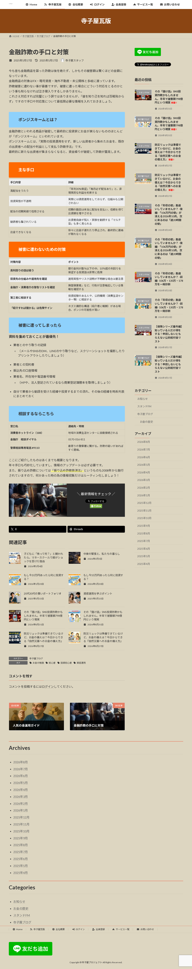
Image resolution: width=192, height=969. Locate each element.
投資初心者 (66, 662)
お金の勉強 (38, 662)
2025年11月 (144, 510)
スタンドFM (144, 406)
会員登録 (100, 929)
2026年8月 (143, 441)
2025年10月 (144, 518)
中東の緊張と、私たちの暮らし (101, 553)
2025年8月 (143, 533)
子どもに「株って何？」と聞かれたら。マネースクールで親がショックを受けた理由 (43, 557)
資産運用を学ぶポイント (97, 593)
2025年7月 (143, 541)
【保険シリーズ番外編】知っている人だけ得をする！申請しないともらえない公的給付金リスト (168, 334)
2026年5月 (143, 464)
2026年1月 (143, 495)
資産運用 (81, 662)
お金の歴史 (146, 421)
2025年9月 (143, 525)
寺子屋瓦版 (39, 929)
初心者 (52, 662)
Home (19, 929)
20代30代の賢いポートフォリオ (42, 593)
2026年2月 (143, 487)
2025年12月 (144, 502)
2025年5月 (143, 556)
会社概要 (60, 929)
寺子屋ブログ (36, 658)
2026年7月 (143, 449)
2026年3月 (143, 479)
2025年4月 (143, 563)
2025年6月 (143, 548)
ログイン (48, 686)
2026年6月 (143, 457)
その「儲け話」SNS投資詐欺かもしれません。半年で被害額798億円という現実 (43, 615)
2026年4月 (143, 472)
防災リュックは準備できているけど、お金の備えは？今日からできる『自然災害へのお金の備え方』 (43, 637)
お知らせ (142, 398)
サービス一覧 (122, 929)
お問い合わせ (147, 929)
